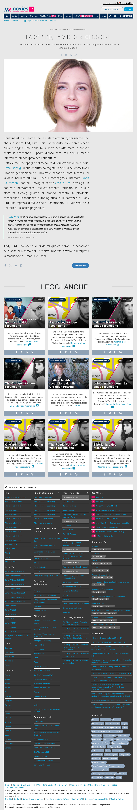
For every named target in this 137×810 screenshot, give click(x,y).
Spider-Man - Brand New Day (107, 506)
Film (34, 784)
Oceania (37, 591)
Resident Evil (39, 645)
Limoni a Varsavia (41, 558)
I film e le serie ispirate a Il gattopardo (107, 731)
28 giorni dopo (97, 724)
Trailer (114, 784)
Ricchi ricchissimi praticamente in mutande (108, 596)
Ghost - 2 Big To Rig (105, 536)
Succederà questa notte (43, 679)
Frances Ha (62, 183)
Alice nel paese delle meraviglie (104, 774)
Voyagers (95, 546)
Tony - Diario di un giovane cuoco (109, 527)
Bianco (36, 692)
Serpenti (66, 599)
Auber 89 (66, 612)
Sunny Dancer (68, 510)
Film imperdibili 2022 (13, 523)
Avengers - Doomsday (42, 640)
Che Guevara (97, 777)
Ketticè (65, 538)
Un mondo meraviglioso (72, 586)
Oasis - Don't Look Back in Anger (76, 603)
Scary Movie (106, 720)
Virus (108, 751)
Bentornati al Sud (41, 666)
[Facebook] (61, 55)
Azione (7, 665)
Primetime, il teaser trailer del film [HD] (107, 638)
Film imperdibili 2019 (13, 536)
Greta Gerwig (12, 168)
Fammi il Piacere (69, 534)
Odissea (99, 501)
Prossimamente (102, 784)
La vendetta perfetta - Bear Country (110, 531)
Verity (36, 705)
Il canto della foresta (42, 688)
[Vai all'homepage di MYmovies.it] (19, 11)
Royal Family (109, 739)
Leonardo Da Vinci (123, 739)
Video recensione (79, 30)
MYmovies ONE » (12, 20)
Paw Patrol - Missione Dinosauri (75, 567)
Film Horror (9, 656)
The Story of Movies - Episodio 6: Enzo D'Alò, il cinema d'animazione (76, 647)
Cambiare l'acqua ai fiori (43, 675)
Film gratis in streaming (43, 497)
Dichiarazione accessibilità (97, 799)
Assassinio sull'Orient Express (103, 624)
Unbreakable (97, 755)
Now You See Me (112, 724)
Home (8, 784)
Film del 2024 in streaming (44, 506)
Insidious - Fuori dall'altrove (45, 595)
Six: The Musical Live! (42, 752)
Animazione (9, 661)
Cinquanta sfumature (120, 743)
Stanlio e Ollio (97, 560)
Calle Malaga (39, 649)
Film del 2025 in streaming (44, 501)
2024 (24, 497)
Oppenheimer (123, 735)
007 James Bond (114, 747)
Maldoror (37, 606)
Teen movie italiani (110, 758)
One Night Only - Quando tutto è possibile (112, 523)
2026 (13, 497)
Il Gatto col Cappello (42, 670)
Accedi (128, 9)
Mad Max (122, 774)
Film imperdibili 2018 (13, 540)
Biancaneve (96, 735)
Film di (7, 553)
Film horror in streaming (43, 523)
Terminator (109, 777)
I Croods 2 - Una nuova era (102, 617)
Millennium (96, 758)
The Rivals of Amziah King (44, 747)
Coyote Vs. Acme (69, 506)
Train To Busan (68, 501)
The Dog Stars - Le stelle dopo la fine (111, 514)
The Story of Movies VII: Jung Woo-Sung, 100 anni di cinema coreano (75, 637)
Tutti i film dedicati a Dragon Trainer (106, 727)
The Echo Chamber (70, 591)
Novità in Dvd (10, 561)
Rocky (118, 777)
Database (25, 784)
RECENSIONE (80, 265)
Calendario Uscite (45, 784)
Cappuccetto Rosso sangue (102, 589)
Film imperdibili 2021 (13, 527)
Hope (36, 657)
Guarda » (77, 405)
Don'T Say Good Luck (42, 765)
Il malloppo (67, 525)
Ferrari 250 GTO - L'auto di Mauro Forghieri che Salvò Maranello (73, 556)
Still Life (95, 568)
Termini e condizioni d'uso (57, 799)
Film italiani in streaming (43, 518)
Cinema (15, 784)
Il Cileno (37, 563)
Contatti (17, 799)
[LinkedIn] (70, 55)
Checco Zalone (110, 735)
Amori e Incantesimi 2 (71, 582)
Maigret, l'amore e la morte (44, 743)
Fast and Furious (99, 762)
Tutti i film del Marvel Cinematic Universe (108, 766)
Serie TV (59, 784)
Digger (36, 700)
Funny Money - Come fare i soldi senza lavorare (110, 582)
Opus (125, 727)
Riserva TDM (77, 799)
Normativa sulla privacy (33, 799)
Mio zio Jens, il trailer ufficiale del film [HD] (108, 642)
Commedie (9, 648)
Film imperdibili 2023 (13, 518)
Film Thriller (9, 652)
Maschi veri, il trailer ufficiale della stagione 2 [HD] (111, 673)
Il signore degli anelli (100, 770)
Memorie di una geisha (101, 575)
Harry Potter (125, 755)
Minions (95, 720)
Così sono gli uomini (42, 739)
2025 (18, 497)
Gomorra (116, 720)
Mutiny (65, 595)
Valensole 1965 (40, 610)
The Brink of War (40, 756)
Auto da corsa (97, 751)
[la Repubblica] (128, 3)
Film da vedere (11, 544)
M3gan (124, 724)
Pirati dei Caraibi (98, 747)
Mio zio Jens (39, 721)
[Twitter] (66, 55)
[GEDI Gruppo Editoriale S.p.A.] (119, 3)
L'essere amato (40, 696)
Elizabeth (95, 553)
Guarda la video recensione (117, 343)
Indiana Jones (118, 751)
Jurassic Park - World (100, 743)
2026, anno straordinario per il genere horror (109, 700)
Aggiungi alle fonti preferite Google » (39, 20)
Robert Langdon (111, 755)
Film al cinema (10, 549)
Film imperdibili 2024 (13, 514)
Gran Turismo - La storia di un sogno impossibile (111, 610)
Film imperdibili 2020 (13, 531)
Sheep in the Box (40, 567)
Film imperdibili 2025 (13, 510)
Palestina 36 (39, 653)
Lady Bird (13, 217)
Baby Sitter (96, 739)
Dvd (67, 784)
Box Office (89, 784)
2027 (7, 497)
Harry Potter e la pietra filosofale (47, 575)
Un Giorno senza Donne (43, 760)
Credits (8, 799)
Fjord (36, 662)
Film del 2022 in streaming (44, 514)
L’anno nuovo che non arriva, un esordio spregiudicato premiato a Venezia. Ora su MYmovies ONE (108, 686)
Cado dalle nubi (98, 603)
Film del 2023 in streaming (44, 510)
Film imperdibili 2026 (13, 506)
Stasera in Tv (76, 784)
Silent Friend (68, 529)
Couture (37, 571)
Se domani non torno (42, 683)
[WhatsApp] (75, 55)
